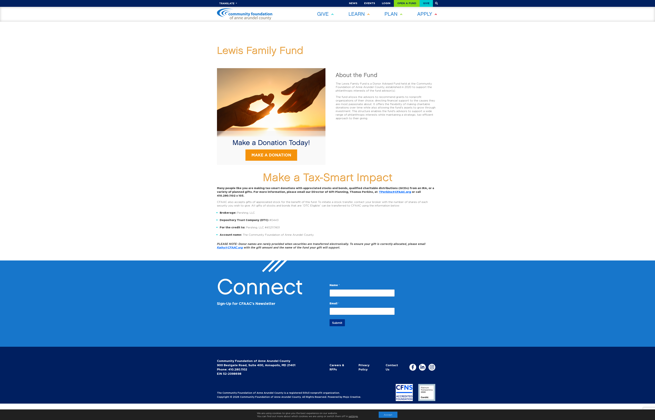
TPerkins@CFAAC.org (395, 191)
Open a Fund (406, 3)
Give (426, 3)
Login (386, 3)
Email (334, 303)
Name (335, 285)
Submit (337, 322)
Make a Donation (271, 155)
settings (353, 416)
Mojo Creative (351, 397)
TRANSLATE (227, 3)
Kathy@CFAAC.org (230, 247)
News (353, 3)
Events (369, 3)
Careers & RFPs (337, 367)
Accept (388, 414)
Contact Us (392, 367)
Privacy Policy (364, 367)
